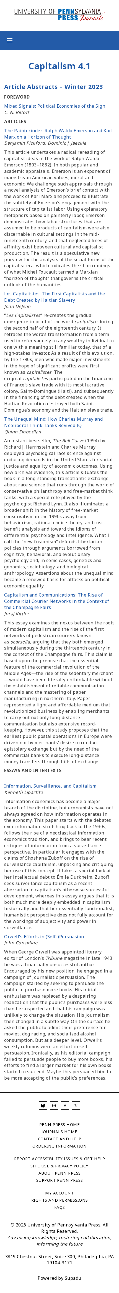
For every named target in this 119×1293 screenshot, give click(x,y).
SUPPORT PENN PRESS (59, 1180)
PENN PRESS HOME (59, 1124)
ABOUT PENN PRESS (59, 1173)
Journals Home (59, 1131)
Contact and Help (59, 1138)
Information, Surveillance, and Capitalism (50, 786)
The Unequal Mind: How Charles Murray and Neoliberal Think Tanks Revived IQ (53, 422)
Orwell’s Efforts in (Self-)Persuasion (44, 937)
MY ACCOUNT (59, 1193)
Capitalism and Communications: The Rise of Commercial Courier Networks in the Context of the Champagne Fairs (56, 601)
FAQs (59, 1207)
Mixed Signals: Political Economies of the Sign (54, 106)
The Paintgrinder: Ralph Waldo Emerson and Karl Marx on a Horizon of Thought (58, 134)
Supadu (73, 1278)
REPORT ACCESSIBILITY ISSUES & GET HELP (59, 1158)
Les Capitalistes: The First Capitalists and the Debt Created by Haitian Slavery (54, 297)
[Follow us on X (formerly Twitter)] (76, 1105)
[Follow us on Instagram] (54, 1105)
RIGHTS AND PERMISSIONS (59, 1200)
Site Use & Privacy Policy (59, 1166)
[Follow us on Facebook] (65, 1105)
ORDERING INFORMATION (59, 1146)
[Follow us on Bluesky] (43, 1105)
